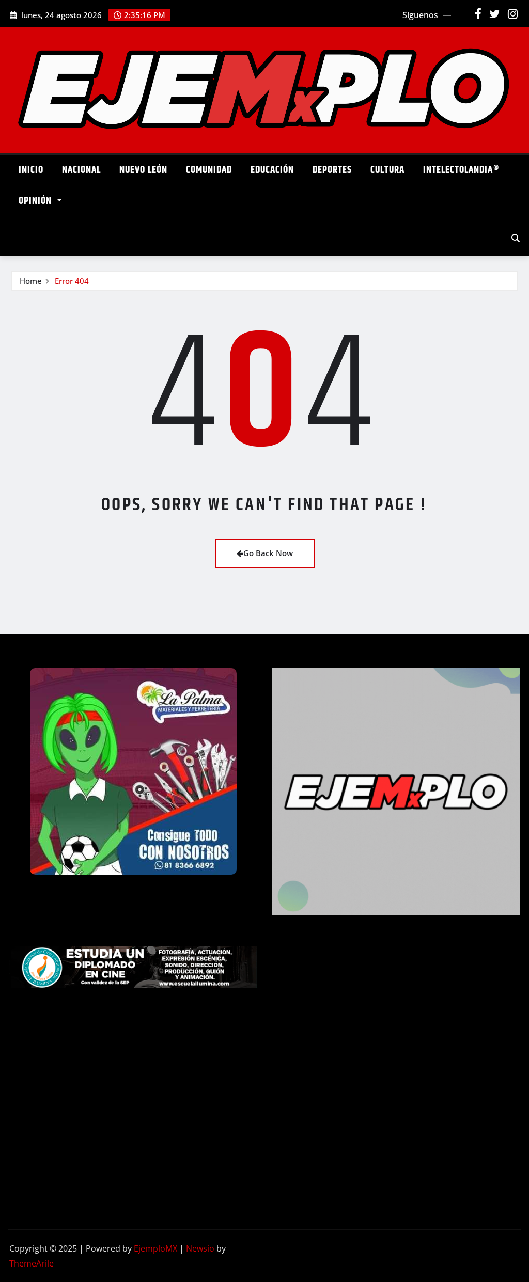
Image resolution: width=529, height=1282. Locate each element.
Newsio (200, 1248)
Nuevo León (143, 170)
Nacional (81, 170)
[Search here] (515, 238)
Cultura (387, 170)
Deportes (332, 170)
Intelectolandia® (461, 170)
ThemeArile (31, 1263)
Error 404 (72, 281)
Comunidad (209, 170)
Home (31, 281)
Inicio (31, 170)
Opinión (36, 201)
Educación (272, 170)
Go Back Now (268, 553)
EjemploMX (155, 1248)
